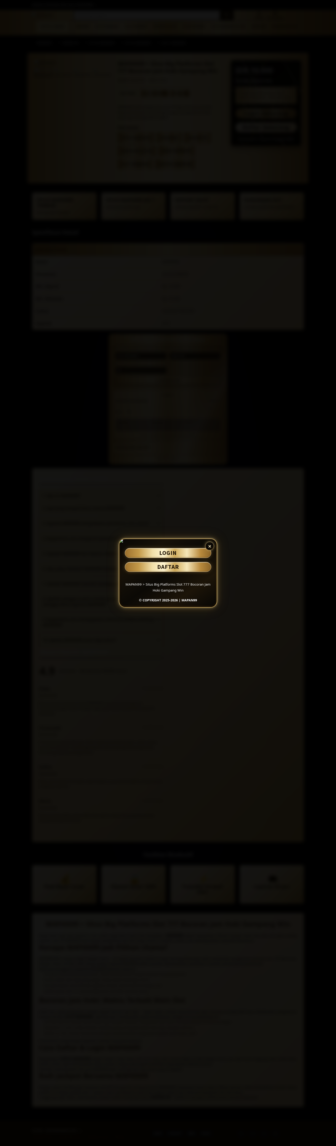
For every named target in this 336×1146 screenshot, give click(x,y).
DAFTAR (168, 566)
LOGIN (168, 553)
